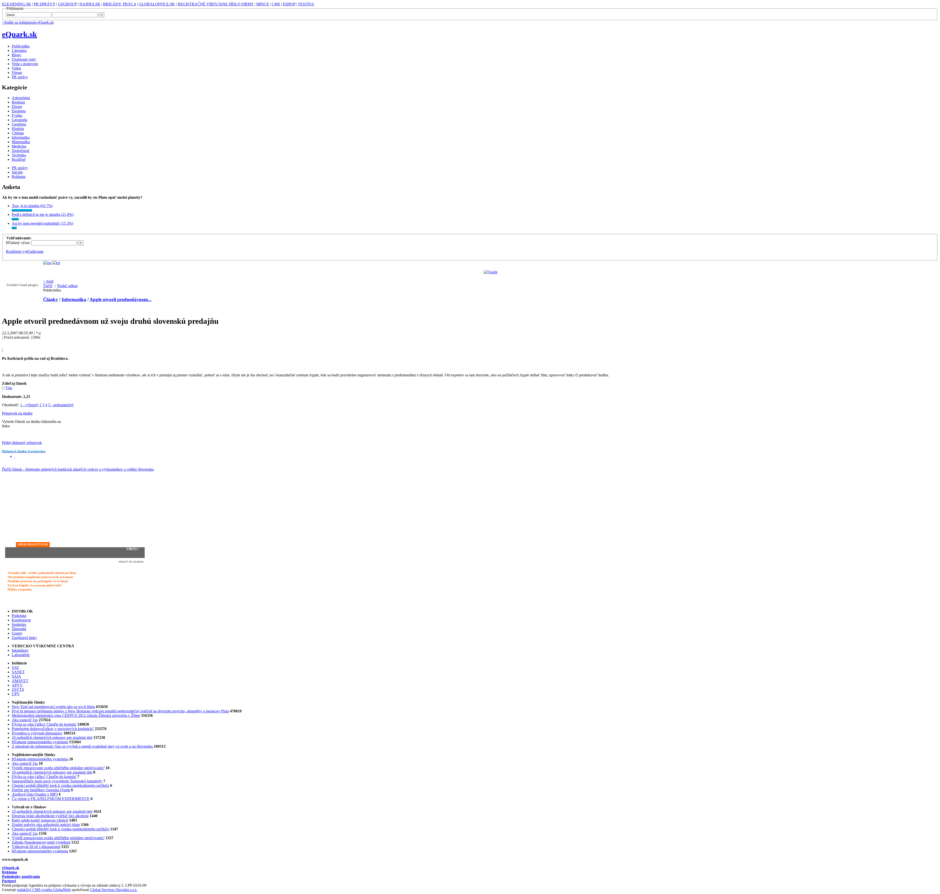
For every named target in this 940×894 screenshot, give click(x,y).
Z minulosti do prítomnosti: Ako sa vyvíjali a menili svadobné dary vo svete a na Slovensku (83, 746)
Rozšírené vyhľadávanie (25, 251)
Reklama (18, 176)
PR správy (20, 77)
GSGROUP (67, 4)
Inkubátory (20, 650)
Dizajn (17, 106)
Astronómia (21, 98)
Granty (17, 633)
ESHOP (289, 4)
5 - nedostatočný (61, 405)
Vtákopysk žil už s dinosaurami (36, 847)
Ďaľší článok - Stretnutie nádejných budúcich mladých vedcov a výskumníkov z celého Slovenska (78, 469)
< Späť (48, 281)
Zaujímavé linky (24, 638)
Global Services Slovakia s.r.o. (113, 890)
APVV (17, 685)
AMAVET (20, 681)
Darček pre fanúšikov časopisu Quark (41, 790)
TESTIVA (306, 4)
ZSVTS (18, 689)
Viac (8, 388)
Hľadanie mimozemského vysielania (40, 742)
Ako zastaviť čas (25, 720)
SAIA (16, 676)
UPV (16, 694)
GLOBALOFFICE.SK (157, 4)
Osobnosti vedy (24, 59)
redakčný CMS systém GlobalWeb (44, 890)
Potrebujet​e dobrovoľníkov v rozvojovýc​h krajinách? (53, 729)
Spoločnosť (21, 151)
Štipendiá (19, 629)
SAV (15, 667)
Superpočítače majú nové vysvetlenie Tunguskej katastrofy (57, 781)
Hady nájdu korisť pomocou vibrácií (40, 820)
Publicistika (21, 46)
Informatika (21, 137)
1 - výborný (29, 405)
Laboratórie (21, 655)
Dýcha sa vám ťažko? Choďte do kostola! (44, 724)
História (18, 129)
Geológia (19, 124)
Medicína (19, 146)
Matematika (21, 142)
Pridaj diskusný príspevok (22, 443)
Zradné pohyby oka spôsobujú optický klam (46, 825)
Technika (19, 155)
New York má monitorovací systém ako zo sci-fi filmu (53, 707)
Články (50, 299)
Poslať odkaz (67, 286)
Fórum (17, 72)
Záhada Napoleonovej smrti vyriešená (41, 842)
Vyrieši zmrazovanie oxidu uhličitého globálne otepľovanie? (58, 768)
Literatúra (19, 50)
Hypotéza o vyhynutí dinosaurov (37, 733)
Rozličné (18, 159)
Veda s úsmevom (25, 64)
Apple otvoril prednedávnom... (121, 299)
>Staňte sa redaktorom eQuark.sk (27, 22)
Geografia (19, 120)
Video (16, 68)
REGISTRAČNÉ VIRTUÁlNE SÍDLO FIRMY (216, 4)
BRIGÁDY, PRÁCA (119, 4)
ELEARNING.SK (16, 4)
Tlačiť (48, 286)
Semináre (19, 624)
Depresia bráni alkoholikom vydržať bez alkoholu (50, 816)
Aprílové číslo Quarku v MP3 (35, 794)
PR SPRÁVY (44, 4)
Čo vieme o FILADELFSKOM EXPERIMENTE (51, 799)
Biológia (18, 102)
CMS (276, 4)
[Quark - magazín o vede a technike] (490, 272)
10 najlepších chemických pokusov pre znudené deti (52, 737)
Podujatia (19, 616)
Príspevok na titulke (17, 413)
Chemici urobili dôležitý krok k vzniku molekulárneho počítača (60, 785)
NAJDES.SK (89, 4)
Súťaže (17, 172)
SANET (18, 672)
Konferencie (21, 620)
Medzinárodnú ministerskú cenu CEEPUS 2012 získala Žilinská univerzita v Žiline (76, 715)
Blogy (16, 55)
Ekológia (19, 111)
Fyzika (17, 115)
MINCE (262, 4)
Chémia (18, 133)
